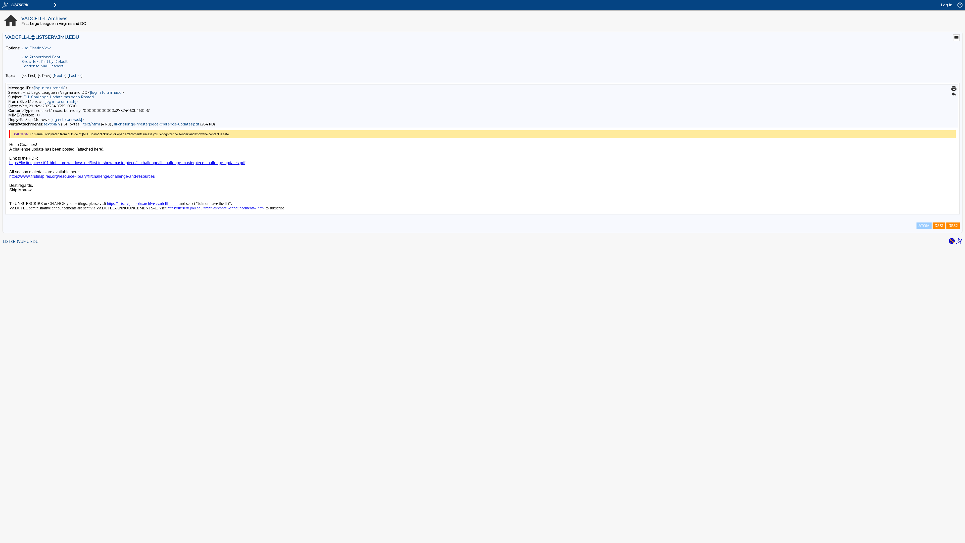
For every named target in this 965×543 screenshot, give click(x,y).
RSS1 (939, 225)
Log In (946, 5)
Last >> (75, 75)
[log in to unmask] (50, 88)
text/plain (52, 124)
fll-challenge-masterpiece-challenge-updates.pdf (156, 124)
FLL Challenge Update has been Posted (58, 97)
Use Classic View (36, 48)
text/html (91, 124)
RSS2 (953, 225)
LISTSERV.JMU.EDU (20, 241)
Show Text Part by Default (45, 61)
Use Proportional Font (41, 57)
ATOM (924, 225)
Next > (59, 75)
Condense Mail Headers (42, 66)
